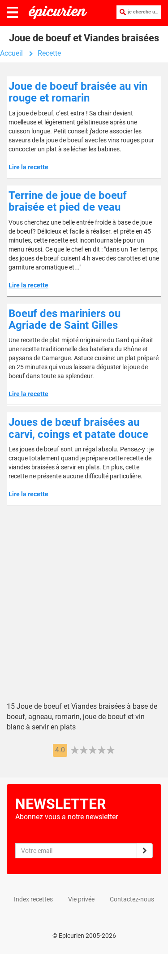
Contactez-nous (132, 899)
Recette (49, 53)
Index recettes (33, 899)
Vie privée (81, 899)
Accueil (11, 53)
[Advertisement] (84, 610)
